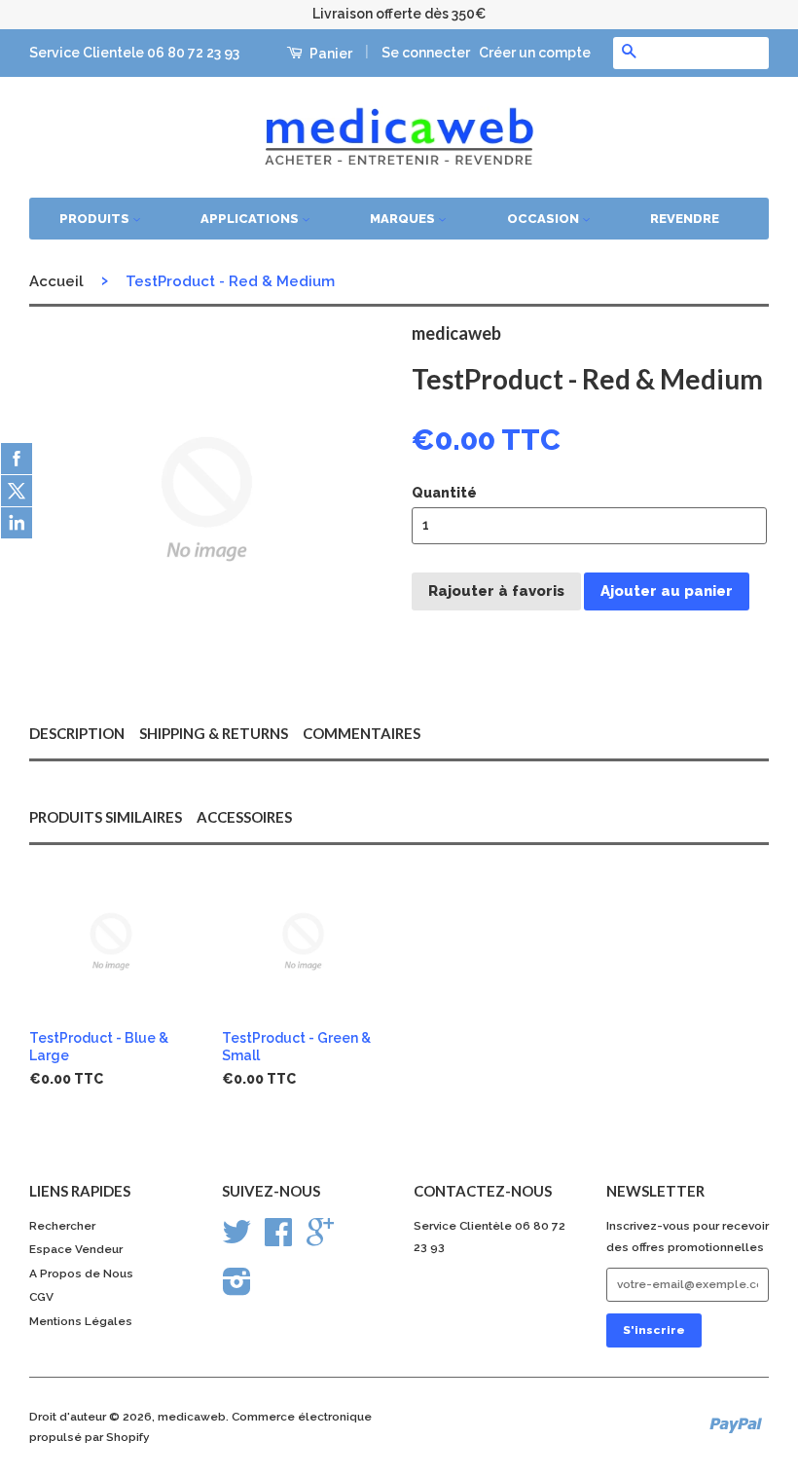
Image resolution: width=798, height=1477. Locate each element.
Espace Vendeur (76, 1249)
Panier (329, 53)
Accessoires (244, 817)
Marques (404, 218)
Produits (95, 218)
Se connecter (425, 52)
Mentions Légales (80, 1321)
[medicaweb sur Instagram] (237, 1289)
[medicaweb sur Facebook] (278, 1239)
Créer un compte (535, 52)
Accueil (56, 281)
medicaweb (192, 1416)
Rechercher (62, 1226)
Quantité (444, 492)
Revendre (684, 218)
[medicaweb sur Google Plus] (320, 1239)
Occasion (544, 218)
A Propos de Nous (81, 1273)
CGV (41, 1297)
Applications (251, 218)
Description (77, 733)
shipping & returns (213, 733)
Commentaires (361, 733)
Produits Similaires (105, 817)
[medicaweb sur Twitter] (236, 1239)
